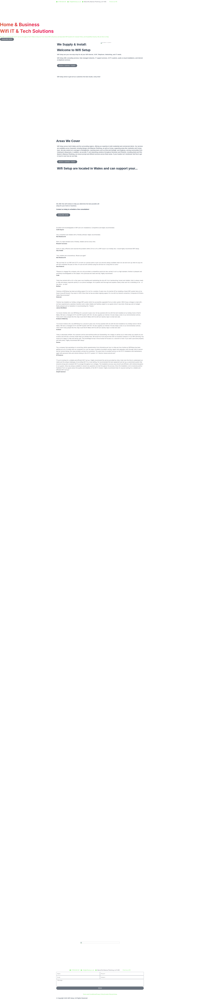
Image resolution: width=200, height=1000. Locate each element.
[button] (102, 43)
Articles (114, 994)
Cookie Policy (108, 994)
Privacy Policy (100, 994)
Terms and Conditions (89, 994)
